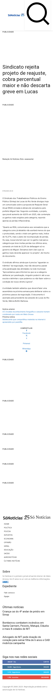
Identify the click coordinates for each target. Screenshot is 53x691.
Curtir (46, 662)
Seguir (46, 667)
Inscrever (45, 677)
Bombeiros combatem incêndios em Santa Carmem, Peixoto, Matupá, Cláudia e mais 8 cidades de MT (25, 625)
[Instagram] (4, 582)
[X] (6, 582)
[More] (26, 351)
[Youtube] (8, 582)
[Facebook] (2, 582)
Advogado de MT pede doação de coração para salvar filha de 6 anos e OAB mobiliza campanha (26, 640)
